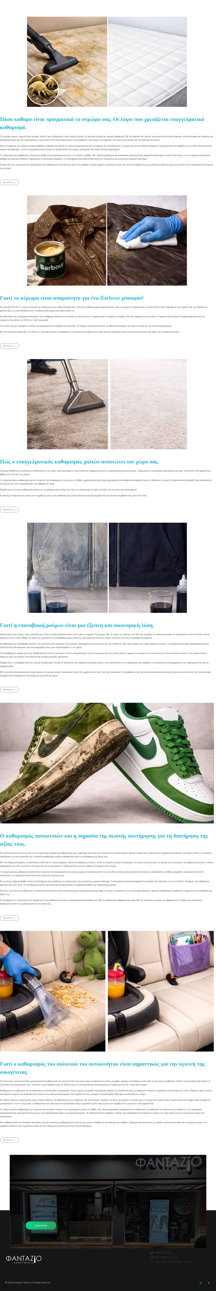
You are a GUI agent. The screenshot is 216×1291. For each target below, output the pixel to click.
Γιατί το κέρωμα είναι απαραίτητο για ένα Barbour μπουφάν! (72, 298)
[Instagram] (200, 1283)
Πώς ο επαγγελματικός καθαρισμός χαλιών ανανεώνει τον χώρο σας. (79, 461)
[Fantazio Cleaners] (24, 8)
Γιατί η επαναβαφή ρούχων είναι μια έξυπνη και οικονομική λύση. (77, 625)
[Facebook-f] (208, 1283)
